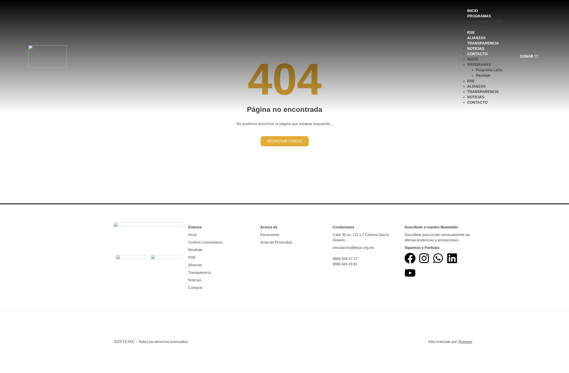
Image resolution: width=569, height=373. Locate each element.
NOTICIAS (475, 48)
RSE (471, 32)
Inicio (192, 235)
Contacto (195, 288)
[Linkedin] (452, 258)
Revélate (483, 27)
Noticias (194, 280)
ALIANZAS (476, 38)
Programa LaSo (489, 21)
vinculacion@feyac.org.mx (353, 248)
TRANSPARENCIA (483, 43)
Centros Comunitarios (205, 242)
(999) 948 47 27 (345, 259)
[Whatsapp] (438, 258)
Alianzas (195, 265)
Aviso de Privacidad (276, 242)
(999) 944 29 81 (345, 264)
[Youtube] (410, 272)
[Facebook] (410, 258)
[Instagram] (424, 258)
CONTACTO (477, 54)
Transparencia (199, 272)
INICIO (472, 11)
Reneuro (465, 342)
